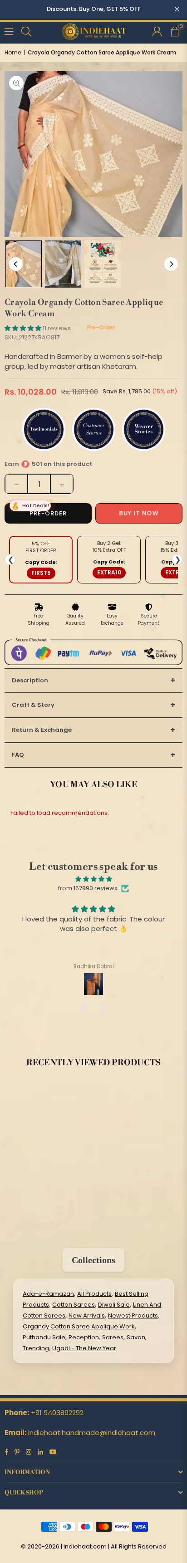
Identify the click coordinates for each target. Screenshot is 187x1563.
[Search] (26, 30)
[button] (174, 31)
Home (13, 52)
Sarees (112, 1337)
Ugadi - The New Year (84, 1348)
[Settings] (157, 31)
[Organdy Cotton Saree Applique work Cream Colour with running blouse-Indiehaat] (23, 264)
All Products (94, 1293)
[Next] (171, 264)
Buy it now (138, 513)
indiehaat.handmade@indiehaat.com (91, 1432)
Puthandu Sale (44, 1337)
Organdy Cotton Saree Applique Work (79, 1326)
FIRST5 (41, 573)
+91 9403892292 (57, 1412)
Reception (84, 1337)
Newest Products (133, 1315)
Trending (36, 1348)
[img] (93, 879)
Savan (136, 1337)
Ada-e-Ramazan (48, 1293)
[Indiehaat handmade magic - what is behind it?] (102, 264)
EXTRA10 (109, 572)
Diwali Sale (114, 1304)
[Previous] (16, 264)
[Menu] (8, 30)
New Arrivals (87, 1315)
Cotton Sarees (73, 1304)
